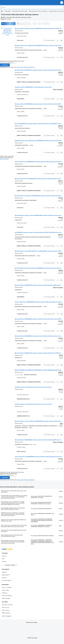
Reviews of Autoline (7, 595)
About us (4, 556)
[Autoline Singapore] (10, 2)
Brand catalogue (6, 598)
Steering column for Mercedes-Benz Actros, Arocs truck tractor (33, 404)
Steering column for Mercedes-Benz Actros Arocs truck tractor (33, 387)
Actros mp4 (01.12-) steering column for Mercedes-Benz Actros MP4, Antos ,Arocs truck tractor (14, 526)
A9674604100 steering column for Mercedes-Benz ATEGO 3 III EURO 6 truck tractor (39, 232)
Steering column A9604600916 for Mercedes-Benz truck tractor (33, 87)
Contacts (4, 561)
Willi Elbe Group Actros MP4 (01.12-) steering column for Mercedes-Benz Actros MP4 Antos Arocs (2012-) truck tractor (12, 514)
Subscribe (5, 65)
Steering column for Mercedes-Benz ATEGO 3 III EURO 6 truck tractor (13, 520)
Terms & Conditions (7, 587)
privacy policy (20, 67)
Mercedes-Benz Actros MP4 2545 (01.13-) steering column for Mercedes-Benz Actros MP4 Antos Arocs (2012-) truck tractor (14, 497)
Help (3, 558)
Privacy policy (5, 590)
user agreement (31, 67)
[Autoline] (2, 11)
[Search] (61, 7)
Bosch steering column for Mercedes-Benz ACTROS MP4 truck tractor (12, 535)
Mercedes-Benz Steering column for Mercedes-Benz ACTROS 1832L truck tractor (13, 508)
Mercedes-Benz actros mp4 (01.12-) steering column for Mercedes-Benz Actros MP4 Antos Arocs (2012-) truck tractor (12, 542)
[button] (61, 2)
